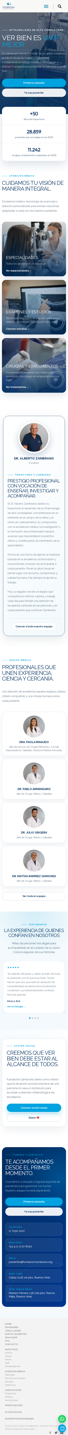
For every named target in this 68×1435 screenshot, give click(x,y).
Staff (7, 1363)
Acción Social (13, 1412)
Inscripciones (11, 1400)
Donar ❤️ (34, 1117)
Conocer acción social (34, 1107)
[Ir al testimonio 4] (38, 1018)
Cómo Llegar (13, 1331)
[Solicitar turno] (62, 1428)
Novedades (11, 1327)
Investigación (13, 1405)
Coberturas (10, 1385)
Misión (8, 1359)
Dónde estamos (12, 1366)
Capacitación (13, 1390)
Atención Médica (15, 1371)
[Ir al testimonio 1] (30, 1018)
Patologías (10, 1374)
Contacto (11, 1344)
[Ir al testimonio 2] (32, 1018)
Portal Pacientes (15, 1334)
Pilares (8, 1356)
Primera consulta (33, 83)
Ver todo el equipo (34, 896)
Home (8, 1324)
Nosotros (11, 1349)
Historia (8, 1353)
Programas (10, 1393)
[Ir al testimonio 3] (35, 1018)
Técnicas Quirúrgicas (15, 1378)
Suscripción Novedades (19, 1418)
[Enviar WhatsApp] (62, 1419)
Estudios (9, 1381)
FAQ (7, 1341)
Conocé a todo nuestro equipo (34, 626)
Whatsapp (11, 1337)
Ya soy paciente (34, 92)
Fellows (9, 1397)
